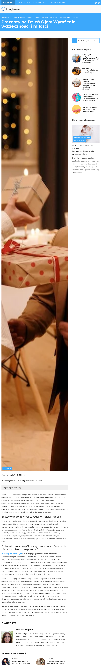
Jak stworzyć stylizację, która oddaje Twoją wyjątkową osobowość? (42, 2)
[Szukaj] (74, 40)
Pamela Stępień (8, 475)
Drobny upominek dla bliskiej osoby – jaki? (56, 662)
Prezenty (7, 468)
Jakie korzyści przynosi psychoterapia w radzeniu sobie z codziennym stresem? (88, 84)
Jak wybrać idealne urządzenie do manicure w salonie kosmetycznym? (90, 97)
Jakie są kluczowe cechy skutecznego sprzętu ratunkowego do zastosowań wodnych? (90, 58)
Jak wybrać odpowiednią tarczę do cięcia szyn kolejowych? (90, 71)
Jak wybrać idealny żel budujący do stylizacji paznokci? (90, 109)
